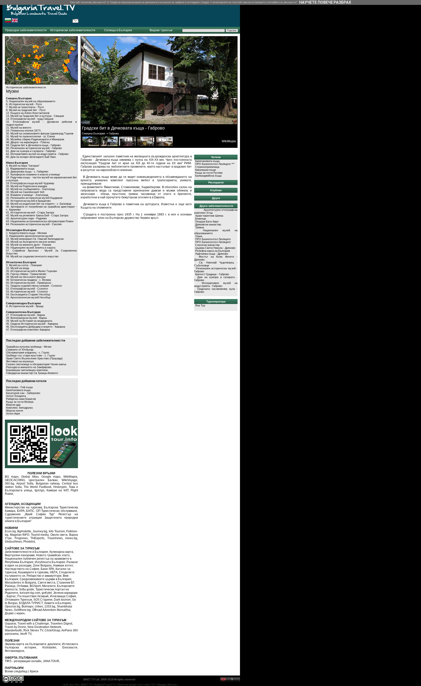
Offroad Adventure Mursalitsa (51, 610)
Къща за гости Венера (19, 401)
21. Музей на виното (18, 127)
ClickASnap (52, 630)
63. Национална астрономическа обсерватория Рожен (39, 221)
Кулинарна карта (61, 552)
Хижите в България (57, 603)
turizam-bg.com (30, 593)
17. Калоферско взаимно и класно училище (33, 174)
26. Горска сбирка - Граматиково (26, 273)
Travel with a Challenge (33, 623)
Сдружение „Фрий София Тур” (30, 514)
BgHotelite (24, 531)
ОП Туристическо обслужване (56, 511)
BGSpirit (35, 586)
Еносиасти (69, 647)
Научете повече (316, 2)
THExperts (37, 538)
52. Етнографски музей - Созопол (27, 288)
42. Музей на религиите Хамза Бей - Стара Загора (37, 215)
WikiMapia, (70, 476)
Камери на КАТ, (58, 490)
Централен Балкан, (43, 480)
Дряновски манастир (208, 224)
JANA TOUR (51, 661)
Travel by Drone (15, 627)
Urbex (39, 606)
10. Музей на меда (17, 268)
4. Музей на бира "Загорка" (22, 165)
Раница (10, 586)
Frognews (21, 538)
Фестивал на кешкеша (20, 361)
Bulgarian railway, (48, 483)
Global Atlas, (30, 476)
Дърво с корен (15, 613)
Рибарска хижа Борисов (21, 398)
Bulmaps (27, 606)
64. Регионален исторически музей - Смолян (34, 224)
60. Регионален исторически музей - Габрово (34, 148)
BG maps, (12, 476)
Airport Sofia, (25, 483)
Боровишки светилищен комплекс (27, 370)
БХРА (21, 511)
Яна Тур (200, 305)
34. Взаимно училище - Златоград (27, 194)
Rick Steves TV (33, 630)
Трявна (199, 227)
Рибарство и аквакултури (44, 575)
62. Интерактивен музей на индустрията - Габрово (37, 153)
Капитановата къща (18, 390)
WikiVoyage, (70, 480)
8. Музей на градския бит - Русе (26, 110)
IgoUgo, (40, 490)
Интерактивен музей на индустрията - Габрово (216, 284)
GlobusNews (13, 541)
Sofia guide (26, 589)
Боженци (200, 218)
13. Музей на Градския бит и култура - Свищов (35, 115)
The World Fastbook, (38, 487)
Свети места (46, 582)
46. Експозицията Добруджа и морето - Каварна (35, 326)
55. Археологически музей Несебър (28, 297)
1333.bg (49, 606)
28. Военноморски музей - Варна (26, 317)
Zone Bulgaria (42, 565)
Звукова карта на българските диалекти (32, 644)
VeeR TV (25, 634)
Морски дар (13, 404)
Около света (59, 534)
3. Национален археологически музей (29, 235)
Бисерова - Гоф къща (19, 387)
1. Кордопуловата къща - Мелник (26, 233)
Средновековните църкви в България (45, 579)
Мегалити (49, 586)
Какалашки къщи (205, 169)
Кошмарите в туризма (33, 572)
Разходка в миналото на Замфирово (28, 367)
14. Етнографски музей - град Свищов (29, 118)
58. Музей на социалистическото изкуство (32, 256)
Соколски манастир (207, 244)
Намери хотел (63, 565)
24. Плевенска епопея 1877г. (23, 130)
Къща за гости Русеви (208, 172)
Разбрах (342, 2)
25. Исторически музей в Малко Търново (31, 271)
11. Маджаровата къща (20, 168)
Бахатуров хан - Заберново (23, 393)
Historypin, (60, 487)
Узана (198, 236)
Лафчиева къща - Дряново (211, 253)
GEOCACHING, (15, 480)
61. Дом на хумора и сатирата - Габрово (31, 151)
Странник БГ (65, 582)
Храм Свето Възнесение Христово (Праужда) (34, 358)
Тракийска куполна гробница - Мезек (28, 346)
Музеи (12, 91)
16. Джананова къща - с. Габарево (27, 171)
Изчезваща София (63, 596)
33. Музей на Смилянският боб (25, 192)
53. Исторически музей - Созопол (27, 291)
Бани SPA (47, 569)
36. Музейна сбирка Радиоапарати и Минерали (35, 139)
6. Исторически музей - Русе (24, 104)
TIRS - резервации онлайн (23, 661)
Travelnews (55, 538)
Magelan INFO (19, 534)
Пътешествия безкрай (32, 596)
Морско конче (14, 410)
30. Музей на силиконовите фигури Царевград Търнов (39, 133)
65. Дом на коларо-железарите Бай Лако (31, 156)
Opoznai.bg (12, 606)
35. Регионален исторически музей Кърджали (34, 197)
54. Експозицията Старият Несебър (28, 294)
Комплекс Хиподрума (19, 407)
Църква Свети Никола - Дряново (215, 247)
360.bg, (10, 483)
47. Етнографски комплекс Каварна (28, 329)
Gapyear (10, 623)
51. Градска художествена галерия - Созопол (34, 285)
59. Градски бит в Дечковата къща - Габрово (33, 145)
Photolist (29, 541)
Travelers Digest (61, 623)
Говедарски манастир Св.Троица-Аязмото (32, 373)
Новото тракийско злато (53, 555)
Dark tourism (62, 599)
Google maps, (51, 476)
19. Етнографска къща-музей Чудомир (30, 183)
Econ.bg (10, 531)
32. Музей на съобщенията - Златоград (30, 189)
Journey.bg (40, 531)
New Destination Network (44, 627)
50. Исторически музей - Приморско (28, 282)
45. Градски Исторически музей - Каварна (32, 323)
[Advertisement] (159, 13)
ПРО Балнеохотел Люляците (213, 239)
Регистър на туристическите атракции (41, 516)
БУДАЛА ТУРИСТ (31, 603)
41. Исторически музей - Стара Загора (30, 212)
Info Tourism (57, 531)
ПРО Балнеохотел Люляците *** (214, 163)
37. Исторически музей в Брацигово (28, 200)
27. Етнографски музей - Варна (25, 314)
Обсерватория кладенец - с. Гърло (27, 352)
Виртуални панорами (20, 555)
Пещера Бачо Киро (207, 221)
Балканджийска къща (208, 175)
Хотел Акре (13, 413)
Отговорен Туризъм (18, 599)
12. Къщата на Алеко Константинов (27, 112)
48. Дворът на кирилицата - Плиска (27, 142)
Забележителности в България (26, 552)
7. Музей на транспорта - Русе (25, 107)
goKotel (47, 593)
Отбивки (22, 586)
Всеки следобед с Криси (21, 671)
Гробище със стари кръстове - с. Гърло (30, 355)
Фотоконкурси (14, 651)
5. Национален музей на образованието (30, 101)
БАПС (30, 511)
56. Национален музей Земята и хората (30, 247)
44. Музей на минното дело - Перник (28, 244)
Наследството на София (22, 569)
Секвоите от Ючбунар (19, 349)
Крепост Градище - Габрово (212, 274)
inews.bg (71, 538)
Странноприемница (207, 166)
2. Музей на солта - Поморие (24, 265)
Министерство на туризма (23, 507)
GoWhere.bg (22, 610)
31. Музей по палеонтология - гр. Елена (30, 136)
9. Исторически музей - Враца (24, 306)
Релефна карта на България (212, 250)
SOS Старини (42, 599)
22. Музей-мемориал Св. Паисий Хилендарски (35, 238)
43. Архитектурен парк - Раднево (26, 218)
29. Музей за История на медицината (29, 320)
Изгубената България (50, 562)
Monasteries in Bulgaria (20, 582)
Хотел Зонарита (16, 395)
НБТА (53, 572)
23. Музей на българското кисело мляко (31, 241)
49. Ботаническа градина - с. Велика (28, 279)
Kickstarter (49, 647)
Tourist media (40, 534)
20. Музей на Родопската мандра (26, 186)
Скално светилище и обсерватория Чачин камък (36, 364)
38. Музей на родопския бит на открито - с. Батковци (38, 203)
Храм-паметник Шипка (209, 215)
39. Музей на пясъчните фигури (26, 276)
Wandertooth (13, 630)
